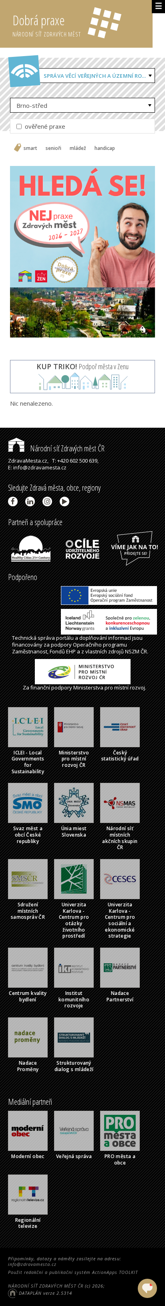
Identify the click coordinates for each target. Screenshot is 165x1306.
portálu (65, 637)
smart (30, 148)
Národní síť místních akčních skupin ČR (119, 838)
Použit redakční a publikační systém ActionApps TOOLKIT (73, 1272)
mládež (78, 148)
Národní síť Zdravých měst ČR (66, 448)
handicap (105, 148)
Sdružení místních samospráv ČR (28, 910)
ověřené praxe (44, 126)
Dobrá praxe (46, 24)
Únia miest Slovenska (74, 831)
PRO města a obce (120, 1159)
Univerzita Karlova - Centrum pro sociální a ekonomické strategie (120, 920)
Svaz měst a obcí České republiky (27, 834)
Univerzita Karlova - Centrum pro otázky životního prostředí (74, 920)
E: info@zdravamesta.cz (37, 467)
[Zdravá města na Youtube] (66, 501)
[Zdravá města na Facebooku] (14, 501)
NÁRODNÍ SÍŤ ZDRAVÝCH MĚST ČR (45, 1286)
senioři (53, 148)
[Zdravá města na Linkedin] (31, 501)
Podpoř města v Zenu (82, 366)
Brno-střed (31, 105)
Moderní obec (27, 1156)
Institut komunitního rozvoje (73, 999)
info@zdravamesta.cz (32, 1264)
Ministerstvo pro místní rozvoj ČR (74, 758)
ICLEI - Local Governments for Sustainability (28, 762)
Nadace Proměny (28, 1066)
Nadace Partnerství (120, 996)
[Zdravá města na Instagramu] (48, 501)
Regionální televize (28, 1223)
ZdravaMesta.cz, (28, 460)
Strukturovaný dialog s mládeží (74, 1066)
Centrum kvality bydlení (27, 996)
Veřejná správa (74, 1156)
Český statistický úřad (120, 755)
